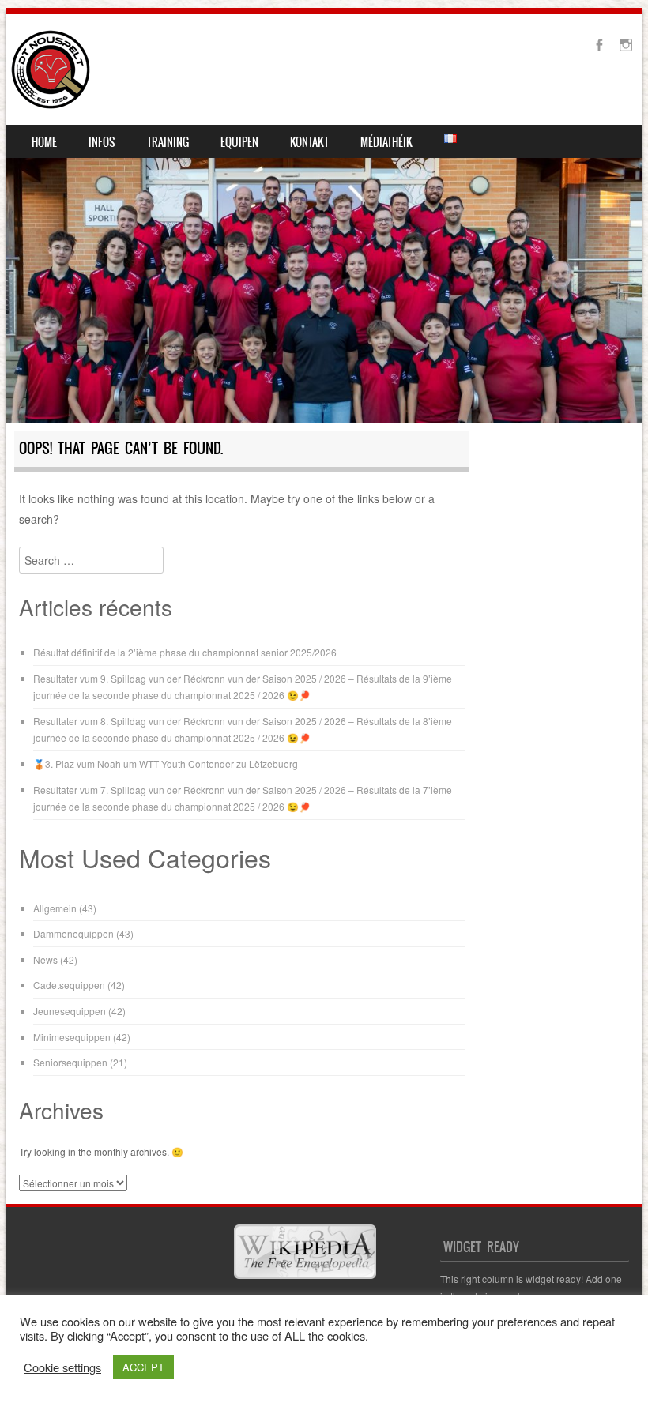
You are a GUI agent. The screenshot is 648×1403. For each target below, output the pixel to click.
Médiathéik (386, 142)
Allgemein (55, 908)
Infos (102, 142)
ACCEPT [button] (143, 1367)
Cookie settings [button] (62, 1367)
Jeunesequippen (69, 1010)
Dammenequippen (73, 933)
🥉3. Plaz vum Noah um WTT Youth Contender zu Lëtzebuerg (165, 763)
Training (168, 142)
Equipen (239, 142)
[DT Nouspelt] (50, 69)
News (45, 959)
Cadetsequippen (69, 984)
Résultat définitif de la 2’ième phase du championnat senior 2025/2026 (185, 652)
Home (44, 142)
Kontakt (309, 142)
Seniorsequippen (70, 1062)
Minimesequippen (72, 1037)
